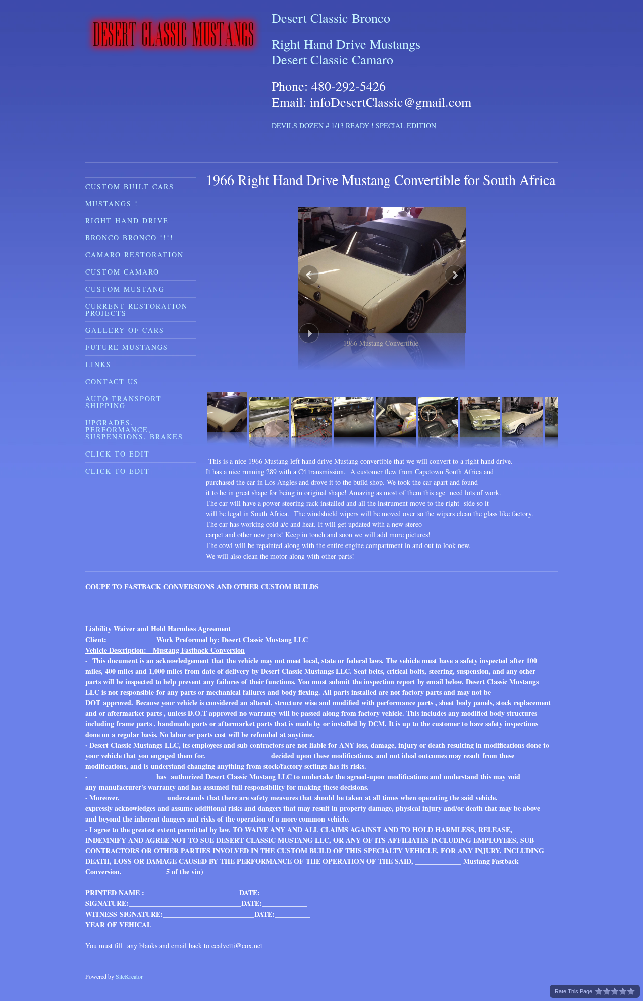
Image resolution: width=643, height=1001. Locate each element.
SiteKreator (129, 976)
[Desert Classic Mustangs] (173, 34)
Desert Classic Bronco (331, 17)
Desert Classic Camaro (332, 59)
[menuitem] (140, 186)
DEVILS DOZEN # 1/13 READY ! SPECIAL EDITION (354, 125)
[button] (382, 277)
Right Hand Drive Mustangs (346, 43)
